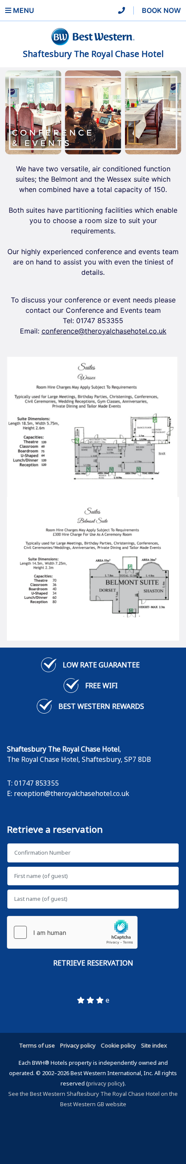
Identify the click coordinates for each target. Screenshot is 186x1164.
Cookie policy (118, 1045)
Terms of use (37, 1045)
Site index (154, 1045)
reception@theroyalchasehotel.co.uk (71, 793)
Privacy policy (78, 1045)
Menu (22, 10)
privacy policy (105, 1083)
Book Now (161, 10)
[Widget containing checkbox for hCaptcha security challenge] (72, 932)
